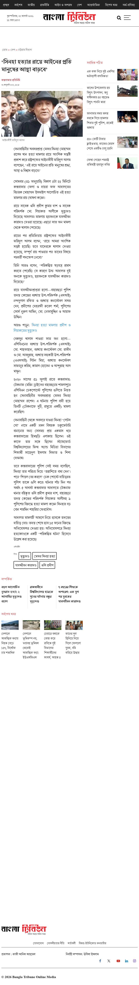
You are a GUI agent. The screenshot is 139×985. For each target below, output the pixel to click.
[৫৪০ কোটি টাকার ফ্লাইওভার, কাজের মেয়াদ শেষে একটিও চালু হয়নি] (112, 146)
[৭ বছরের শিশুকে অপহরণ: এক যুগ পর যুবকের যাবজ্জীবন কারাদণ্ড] (70, 595)
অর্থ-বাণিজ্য (129, 5)
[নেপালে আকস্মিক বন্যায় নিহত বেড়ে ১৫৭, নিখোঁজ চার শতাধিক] (10, 640)
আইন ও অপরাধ (63, 5)
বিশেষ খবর (111, 5)
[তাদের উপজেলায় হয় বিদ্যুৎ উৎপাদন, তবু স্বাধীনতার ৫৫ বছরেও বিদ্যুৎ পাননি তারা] (112, 96)
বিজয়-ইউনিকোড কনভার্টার (92, 943)
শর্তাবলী (71, 943)
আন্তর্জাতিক (93, 5)
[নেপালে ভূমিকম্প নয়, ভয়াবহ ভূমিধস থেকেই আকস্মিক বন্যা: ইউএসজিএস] (31, 640)
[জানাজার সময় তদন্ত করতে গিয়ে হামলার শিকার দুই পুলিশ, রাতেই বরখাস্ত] (112, 122)
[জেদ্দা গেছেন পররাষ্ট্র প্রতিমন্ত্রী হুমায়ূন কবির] (112, 163)
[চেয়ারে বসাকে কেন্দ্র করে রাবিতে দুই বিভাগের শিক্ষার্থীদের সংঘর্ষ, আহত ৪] (52, 640)
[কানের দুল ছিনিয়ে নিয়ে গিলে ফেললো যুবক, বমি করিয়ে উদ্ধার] (74, 640)
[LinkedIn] (126, 961)
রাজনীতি (44, 5)
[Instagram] (134, 961)
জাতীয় (31, 5)
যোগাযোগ (38, 943)
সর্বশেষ (18, 5)
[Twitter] (108, 961)
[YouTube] (118, 961)
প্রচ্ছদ (6, 5)
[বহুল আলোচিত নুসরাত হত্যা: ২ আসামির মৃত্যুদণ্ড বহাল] (13, 595)
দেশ (79, 5)
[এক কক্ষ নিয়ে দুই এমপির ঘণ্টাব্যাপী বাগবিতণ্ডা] (112, 76)
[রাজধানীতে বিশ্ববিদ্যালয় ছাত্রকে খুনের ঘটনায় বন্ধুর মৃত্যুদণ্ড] (42, 595)
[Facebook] (100, 961)
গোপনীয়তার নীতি (55, 943)
